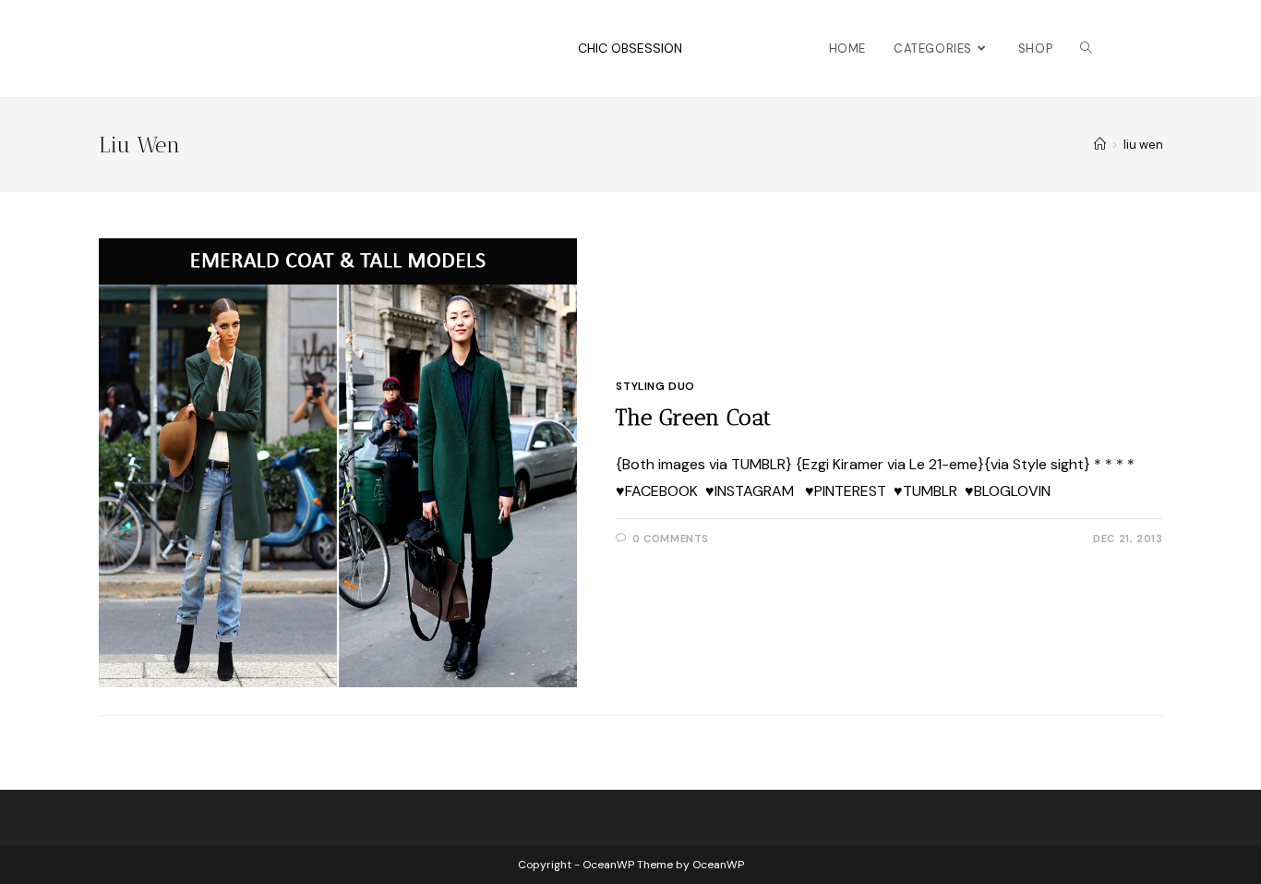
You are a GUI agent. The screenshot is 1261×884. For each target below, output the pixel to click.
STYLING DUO (655, 386)
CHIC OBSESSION (630, 48)
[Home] (1100, 144)
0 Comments (670, 538)
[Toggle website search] (1086, 48)
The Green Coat (693, 417)
